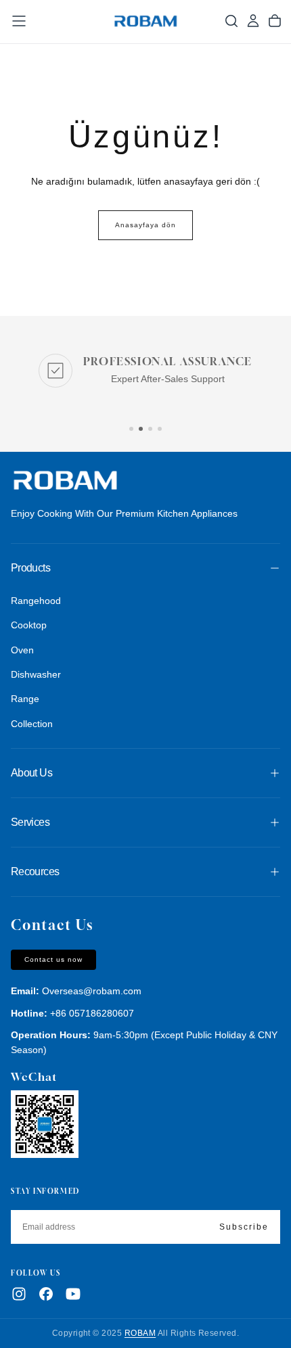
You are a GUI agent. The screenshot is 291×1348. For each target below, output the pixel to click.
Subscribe (244, 1227)
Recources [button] (35, 871)
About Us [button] (31, 772)
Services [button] (30, 822)
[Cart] (275, 21)
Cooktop (29, 625)
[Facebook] (46, 1294)
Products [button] (30, 568)
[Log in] (253, 21)
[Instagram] (19, 1294)
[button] (19, 21)
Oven (22, 650)
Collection (32, 723)
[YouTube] (73, 1294)
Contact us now (53, 959)
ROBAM (140, 1333)
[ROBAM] (65, 481)
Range (25, 698)
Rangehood (36, 600)
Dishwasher (36, 674)
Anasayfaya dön (145, 225)
